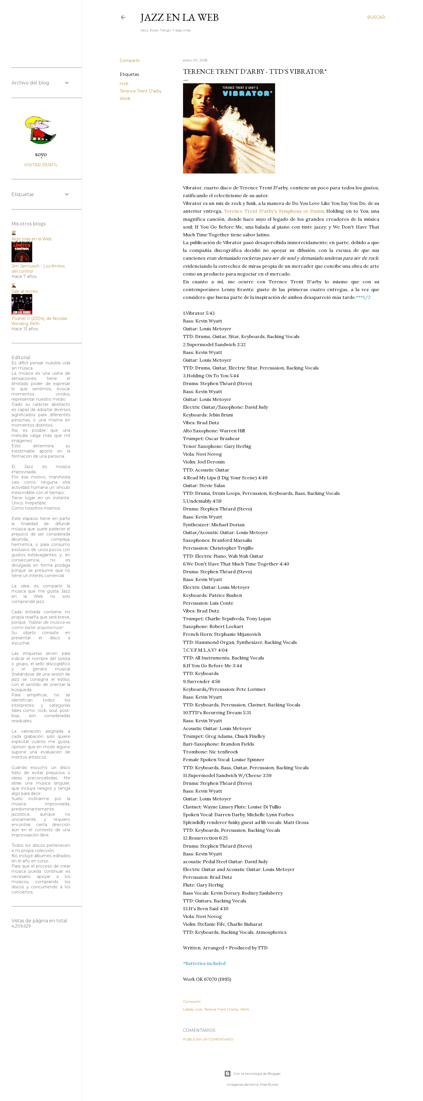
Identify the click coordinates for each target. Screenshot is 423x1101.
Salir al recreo (25, 291)
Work (125, 98)
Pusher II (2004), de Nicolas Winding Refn (39, 321)
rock (124, 83)
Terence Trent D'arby (141, 91)
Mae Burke (269, 1084)
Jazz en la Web (179, 17)
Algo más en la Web (32, 239)
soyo (41, 153)
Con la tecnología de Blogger (257, 1073)
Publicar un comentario (208, 1039)
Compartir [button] (130, 60)
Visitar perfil (41, 164)
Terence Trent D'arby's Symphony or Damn (273, 211)
